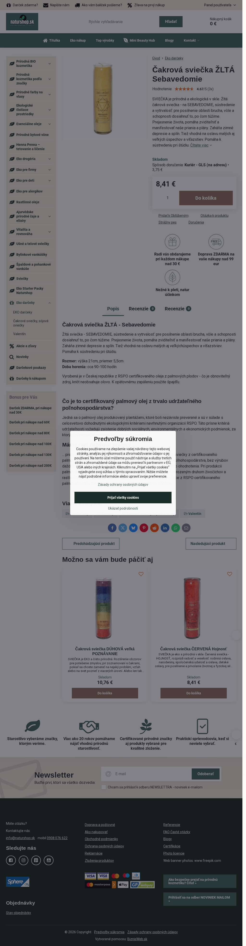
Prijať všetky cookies (123, 497)
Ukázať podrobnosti (123, 508)
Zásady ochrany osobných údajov (123, 484)
